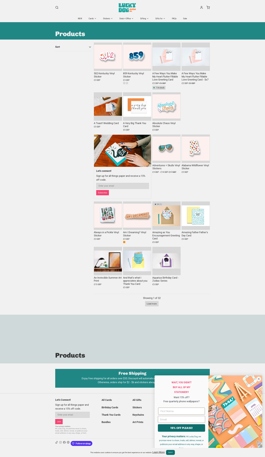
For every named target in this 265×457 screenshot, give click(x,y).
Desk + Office (125, 18)
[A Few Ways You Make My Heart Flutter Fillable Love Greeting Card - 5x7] (196, 57)
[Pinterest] (68, 443)
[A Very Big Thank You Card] (137, 106)
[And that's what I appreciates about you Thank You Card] (137, 261)
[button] (108, 66)
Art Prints (137, 422)
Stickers (106, 18)
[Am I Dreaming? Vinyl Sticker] (137, 216)
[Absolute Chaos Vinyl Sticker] (166, 106)
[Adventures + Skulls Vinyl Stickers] (166, 149)
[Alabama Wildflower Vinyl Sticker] (196, 149)
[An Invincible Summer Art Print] (108, 261)
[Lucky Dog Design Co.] (127, 7)
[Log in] (200, 7)
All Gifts (136, 399)
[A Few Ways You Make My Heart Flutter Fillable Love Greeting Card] (166, 57)
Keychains (138, 414)
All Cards (107, 399)
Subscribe (102, 193)
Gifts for (159, 18)
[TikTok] (56, 443)
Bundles (106, 422)
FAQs (174, 18)
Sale (185, 18)
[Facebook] (64, 443)
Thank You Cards (111, 414)
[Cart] (207, 7)
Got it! (170, 452)
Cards (91, 18)
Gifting (143, 18)
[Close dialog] (258, 378)
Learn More (158, 452)
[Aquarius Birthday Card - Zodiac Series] (166, 261)
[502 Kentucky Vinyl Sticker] (108, 57)
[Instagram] (60, 443)
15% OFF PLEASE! (181, 428)
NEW (80, 18)
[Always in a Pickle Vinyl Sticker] (108, 216)
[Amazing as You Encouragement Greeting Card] (166, 216)
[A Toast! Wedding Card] (108, 106)
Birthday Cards (110, 407)
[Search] (57, 7)
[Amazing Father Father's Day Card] (196, 216)
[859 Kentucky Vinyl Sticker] (137, 57)
